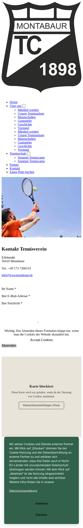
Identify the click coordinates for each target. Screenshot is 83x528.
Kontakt (15, 168)
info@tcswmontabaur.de (17, 275)
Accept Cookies (41, 340)
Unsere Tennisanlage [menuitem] (31, 113)
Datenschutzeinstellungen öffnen (41, 405)
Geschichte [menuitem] (25, 124)
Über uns (16, 106)
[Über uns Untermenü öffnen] (23, 106)
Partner (14, 164)
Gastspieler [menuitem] (25, 120)
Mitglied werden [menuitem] (28, 110)
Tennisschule (18, 153)
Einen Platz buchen (22, 172)
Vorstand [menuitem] (23, 128)
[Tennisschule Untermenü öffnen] (28, 154)
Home (14, 102)
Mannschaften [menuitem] (27, 117)
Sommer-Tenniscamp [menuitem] (31, 157)
